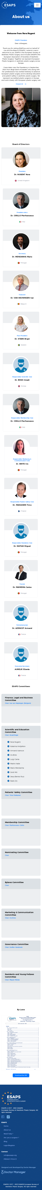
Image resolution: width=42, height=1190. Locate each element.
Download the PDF (21, 1075)
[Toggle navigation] (37, 5)
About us (7, 1130)
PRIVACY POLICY (10, 1159)
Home (6, 1126)
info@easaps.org (10, 1155)
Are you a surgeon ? (11, 1137)
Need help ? (8, 1134)
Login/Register (9, 1145)
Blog (5, 1141)
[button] (21, 83)
